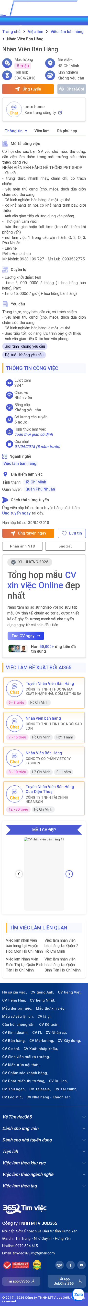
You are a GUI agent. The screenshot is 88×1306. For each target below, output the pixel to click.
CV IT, (37, 1032)
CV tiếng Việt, (70, 992)
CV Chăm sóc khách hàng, (25, 1073)
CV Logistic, (12, 1097)
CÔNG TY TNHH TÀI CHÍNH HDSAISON (47, 799)
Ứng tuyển (31, 89)
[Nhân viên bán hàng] (14, 723)
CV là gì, (44, 1016)
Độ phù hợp (67, 130)
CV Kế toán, (49, 1024)
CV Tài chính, (66, 1089)
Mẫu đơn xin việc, (17, 1008)
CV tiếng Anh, (42, 992)
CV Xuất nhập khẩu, (40, 1049)
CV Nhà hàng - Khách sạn (48, 1097)
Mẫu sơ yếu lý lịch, (18, 1016)
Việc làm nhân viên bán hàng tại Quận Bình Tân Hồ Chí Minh (62, 964)
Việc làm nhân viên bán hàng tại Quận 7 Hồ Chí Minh (61, 946)
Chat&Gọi (75, 89)
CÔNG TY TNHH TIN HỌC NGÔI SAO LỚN (54, 726)
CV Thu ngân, (14, 1089)
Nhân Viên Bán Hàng (44, 752)
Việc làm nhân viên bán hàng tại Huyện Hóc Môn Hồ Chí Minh (24, 946)
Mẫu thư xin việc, (51, 1008)
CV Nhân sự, (56, 1032)
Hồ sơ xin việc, (14, 992)
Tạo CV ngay (22, 635)
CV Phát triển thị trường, (23, 1081)
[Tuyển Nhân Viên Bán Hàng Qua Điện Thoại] (14, 794)
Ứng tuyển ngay (16, 513)
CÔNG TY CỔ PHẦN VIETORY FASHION (48, 761)
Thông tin (13, 130)
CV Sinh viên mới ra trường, (26, 1057)
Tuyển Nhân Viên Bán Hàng (50, 683)
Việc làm (42, 130)
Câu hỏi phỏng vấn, (18, 1024)
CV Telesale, (40, 1089)
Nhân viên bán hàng (43, 718)
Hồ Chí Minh (35, 482)
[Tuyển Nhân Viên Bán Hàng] (14, 688)
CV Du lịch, (58, 1081)
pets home (34, 106)
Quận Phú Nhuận (40, 489)
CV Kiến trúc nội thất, (21, 1065)
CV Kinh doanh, (15, 1032)
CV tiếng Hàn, (14, 1000)
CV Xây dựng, (69, 1040)
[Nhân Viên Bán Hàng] (14, 758)
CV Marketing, (41, 1040)
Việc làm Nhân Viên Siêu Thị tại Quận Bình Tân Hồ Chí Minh (24, 964)
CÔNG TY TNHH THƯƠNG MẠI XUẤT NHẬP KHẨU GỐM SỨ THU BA (53, 691)
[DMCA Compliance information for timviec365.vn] (37, 1265)
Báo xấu (65, 546)
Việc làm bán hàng (19, 463)
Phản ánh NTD (22, 546)
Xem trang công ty (40, 112)
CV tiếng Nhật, (42, 1000)
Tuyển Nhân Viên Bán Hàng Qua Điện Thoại (50, 789)
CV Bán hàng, (14, 1040)
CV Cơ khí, (11, 1049)
